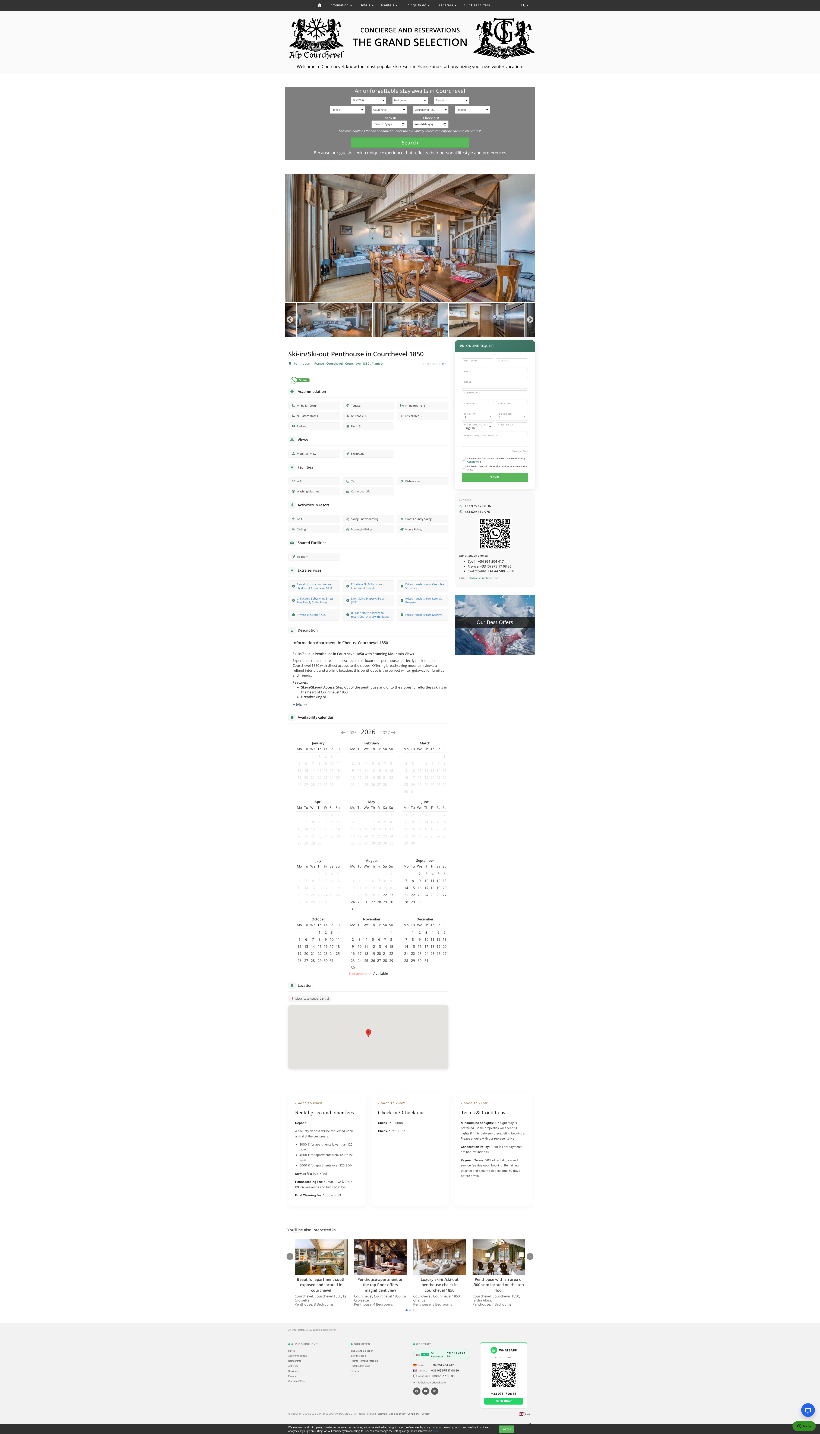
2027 (385, 732)
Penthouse (302, 363)
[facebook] (416, 1391)
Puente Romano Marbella (364, 1360)
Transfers (445, 5)
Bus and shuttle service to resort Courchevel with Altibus (370, 615)
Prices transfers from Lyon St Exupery (423, 600)
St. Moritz (356, 1371)
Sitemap (383, 1413)
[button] (368, 1033)
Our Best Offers (477, 5)
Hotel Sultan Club (360, 1365)
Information (339, 5)
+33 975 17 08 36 (442, 1376)
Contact (426, 1413)
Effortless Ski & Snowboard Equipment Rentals (368, 586)
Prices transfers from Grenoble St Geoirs (424, 586)
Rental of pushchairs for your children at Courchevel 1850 (315, 586)
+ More (300, 704)
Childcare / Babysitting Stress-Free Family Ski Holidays (315, 600)
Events (292, 1376)
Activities (293, 1365)
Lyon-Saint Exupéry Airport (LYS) (368, 600)
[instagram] (434, 1391)
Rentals (388, 5)
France (319, 363)
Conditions (473, 461)
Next (530, 320)
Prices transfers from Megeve (423, 615)
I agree (506, 1429)
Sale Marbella (358, 1355)
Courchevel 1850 (357, 363)
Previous (290, 320)
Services (293, 1371)
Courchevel (335, 363)
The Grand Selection (362, 1350)
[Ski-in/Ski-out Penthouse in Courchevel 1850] (410, 238)
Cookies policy (397, 1413)
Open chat (504, 1401)
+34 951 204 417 (442, 1365)
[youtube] (425, 1391)
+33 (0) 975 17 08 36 (445, 1370)
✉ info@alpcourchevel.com (429, 1382)
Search (410, 142)
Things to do (416, 5)
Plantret (378, 363)
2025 (352, 732)
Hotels (365, 5)
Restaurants (294, 1360)
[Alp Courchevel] (320, 5)
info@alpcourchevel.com (483, 578)
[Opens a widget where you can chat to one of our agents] (804, 1426)
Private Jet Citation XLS (311, 615)
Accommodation (297, 1355)
